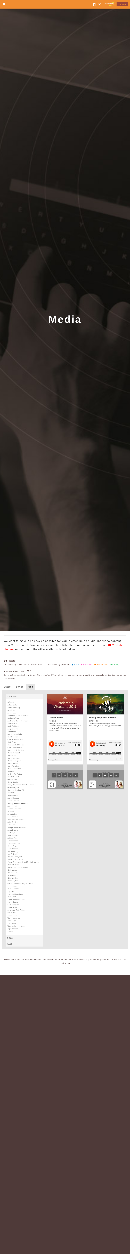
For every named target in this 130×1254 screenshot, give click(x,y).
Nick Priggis (12, 873)
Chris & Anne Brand (15, 739)
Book (10, 938)
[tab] (24, 696)
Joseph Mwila (12, 830)
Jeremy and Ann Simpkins (17, 803)
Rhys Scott (11, 897)
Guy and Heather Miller (16, 790)
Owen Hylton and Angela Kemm (19, 883)
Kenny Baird (12, 846)
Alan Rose (11, 710)
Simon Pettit (12, 907)
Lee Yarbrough (13, 851)
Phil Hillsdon (12, 886)
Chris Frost (11, 742)
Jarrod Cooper (13, 798)
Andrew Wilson (13, 718)
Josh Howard (12, 835)
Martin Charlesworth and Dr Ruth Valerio (23, 862)
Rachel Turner (13, 889)
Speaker (12, 696)
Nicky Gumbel (12, 875)
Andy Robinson (13, 726)
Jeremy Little (12, 806)
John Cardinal (12, 822)
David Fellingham (14, 761)
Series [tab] (19, 686)
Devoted (10, 771)
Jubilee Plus (12, 838)
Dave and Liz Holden (15, 750)
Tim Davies (11, 923)
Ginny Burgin (12, 782)
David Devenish (13, 758)
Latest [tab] (7, 686)
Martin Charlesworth (15, 859)
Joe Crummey (12, 817)
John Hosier (12, 825)
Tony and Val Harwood (16, 926)
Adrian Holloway (13, 707)
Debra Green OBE (14, 769)
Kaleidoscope (12, 841)
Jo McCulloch (12, 814)
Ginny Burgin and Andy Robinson (20, 785)
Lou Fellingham (13, 854)
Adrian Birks (12, 705)
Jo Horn (10, 811)
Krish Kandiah (12, 849)
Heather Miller (13, 795)
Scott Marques (13, 905)
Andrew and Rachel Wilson (18, 715)
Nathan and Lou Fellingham (18, 867)
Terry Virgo (11, 921)
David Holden (12, 763)
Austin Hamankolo (14, 734)
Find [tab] (30, 686)
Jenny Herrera (13, 801)
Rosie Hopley (12, 902)
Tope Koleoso (12, 929)
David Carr (11, 755)
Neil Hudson (12, 870)
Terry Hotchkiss (13, 918)
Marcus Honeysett (14, 857)
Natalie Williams (13, 865)
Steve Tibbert (12, 915)
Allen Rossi (11, 713)
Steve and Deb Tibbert (16, 910)
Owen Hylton (12, 881)
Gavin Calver (12, 779)
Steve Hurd (11, 913)
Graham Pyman (13, 787)
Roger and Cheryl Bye (16, 899)
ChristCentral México (15, 745)
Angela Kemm (12, 729)
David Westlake (13, 766)
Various (10, 931)
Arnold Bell (11, 731)
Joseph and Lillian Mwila (16, 827)
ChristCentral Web (14, 747)
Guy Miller (11, 793)
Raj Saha (10, 891)
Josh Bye (11, 833)
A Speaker (11, 702)
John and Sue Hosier (15, 819)
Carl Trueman (12, 737)
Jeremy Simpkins (14, 809)
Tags (10, 944)
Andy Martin (12, 723)
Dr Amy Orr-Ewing (14, 774)
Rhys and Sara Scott (15, 894)
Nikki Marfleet (12, 878)
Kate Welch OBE (13, 843)
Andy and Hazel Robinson (17, 721)
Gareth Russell (13, 777)
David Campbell (13, 753)
